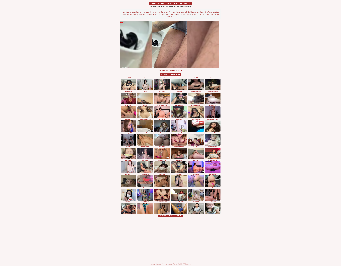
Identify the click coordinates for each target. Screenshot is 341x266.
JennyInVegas (196, 119)
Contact (158, 264)
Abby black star (162, 105)
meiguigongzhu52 (212, 119)
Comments (163, 70)
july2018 (179, 174)
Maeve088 (179, 160)
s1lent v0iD (162, 78)
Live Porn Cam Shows (173, 12)
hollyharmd (145, 174)
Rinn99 (196, 78)
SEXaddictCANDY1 (179, 202)
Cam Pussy (208, 12)
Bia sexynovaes (196, 91)
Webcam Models (177, 264)
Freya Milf (213, 133)
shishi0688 (196, 202)
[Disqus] (170, 240)
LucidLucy (162, 119)
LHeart (128, 188)
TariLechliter (212, 105)
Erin (196, 133)
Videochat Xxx (136, 12)
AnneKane (128, 202)
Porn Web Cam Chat (132, 14)
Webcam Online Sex (170, 14)
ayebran (195, 146)
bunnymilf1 (128, 133)
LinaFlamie (145, 160)
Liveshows (200, 12)
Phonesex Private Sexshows (200, 14)
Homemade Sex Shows (157, 12)
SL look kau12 (179, 105)
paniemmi (162, 174)
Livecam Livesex (157, 14)
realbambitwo (145, 188)
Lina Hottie (162, 91)
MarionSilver (145, 133)
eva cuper (162, 146)
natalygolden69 (212, 160)
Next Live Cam (176, 70)
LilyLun (145, 105)
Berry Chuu (196, 188)
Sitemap (153, 264)
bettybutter (128, 91)
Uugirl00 (128, 146)
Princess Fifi (212, 78)
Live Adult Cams (145, 14)
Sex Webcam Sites (184, 14)
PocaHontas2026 (213, 91)
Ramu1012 (162, 188)
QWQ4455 (128, 78)
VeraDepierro (145, 146)
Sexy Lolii (179, 133)
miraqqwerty (212, 174)
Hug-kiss (179, 119)
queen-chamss (195, 105)
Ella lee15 (213, 188)
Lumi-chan (145, 78)
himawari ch (162, 160)
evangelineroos (212, 146)
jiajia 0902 (128, 160)
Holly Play (128, 105)
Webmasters (187, 264)
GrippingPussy (178, 78)
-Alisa (145, 91)
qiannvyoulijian (162, 202)
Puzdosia (179, 188)
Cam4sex (146, 12)
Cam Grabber (126, 12)
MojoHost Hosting (167, 264)
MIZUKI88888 (145, 202)
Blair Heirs (128, 174)
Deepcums (128, 119)
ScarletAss (179, 91)
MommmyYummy (179, 146)
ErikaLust (195, 160)
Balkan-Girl (196, 174)
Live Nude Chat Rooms (188, 12)
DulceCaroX (162, 133)
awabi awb (212, 202)
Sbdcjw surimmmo (145, 119)
